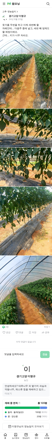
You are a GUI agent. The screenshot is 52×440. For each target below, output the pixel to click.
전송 (45, 354)
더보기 (8, 393)
